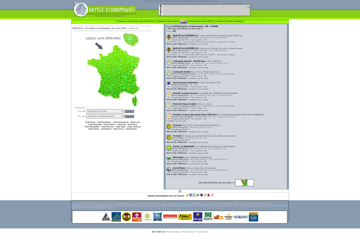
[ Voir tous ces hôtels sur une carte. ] (184, 28)
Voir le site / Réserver (176, 44)
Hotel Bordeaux (104, 122)
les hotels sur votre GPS (199, 21)
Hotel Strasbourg (120, 122)
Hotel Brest (106, 129)
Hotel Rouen (131, 129)
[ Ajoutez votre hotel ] (168, 21)
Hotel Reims (93, 129)
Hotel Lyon (135, 122)
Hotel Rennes (107, 127)
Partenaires (202, 232)
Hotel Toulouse (134, 127)
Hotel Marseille (95, 124)
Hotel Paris (90, 122)
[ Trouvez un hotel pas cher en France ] (136, 21)
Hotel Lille (121, 124)
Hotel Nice (132, 124)
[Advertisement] (180, 240)
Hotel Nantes (109, 124)
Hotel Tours (118, 129)
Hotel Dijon (120, 127)
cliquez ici (133, 28)
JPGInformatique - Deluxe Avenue (180, 232)
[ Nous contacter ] (235, 21)
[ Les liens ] (219, 21)
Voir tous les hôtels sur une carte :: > (217, 182)
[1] (174, 31)
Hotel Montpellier (92, 127)
